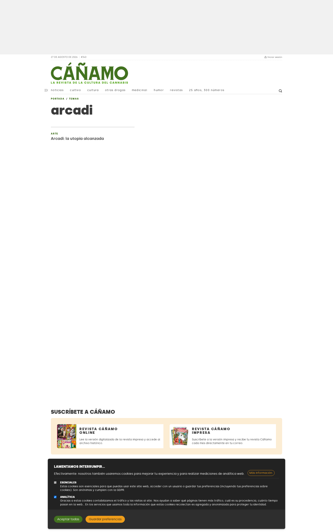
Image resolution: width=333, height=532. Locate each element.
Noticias (57, 90)
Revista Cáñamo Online (98, 431)
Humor (159, 90)
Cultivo (75, 90)
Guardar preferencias (105, 519)
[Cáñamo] (89, 75)
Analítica (67, 497)
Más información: (261, 473)
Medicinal (139, 90)
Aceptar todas (68, 519)
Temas (74, 98)
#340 (83, 57)
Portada (58, 98)
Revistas (176, 90)
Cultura (93, 90)
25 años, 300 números (206, 90)
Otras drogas (115, 90)
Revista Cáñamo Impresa (211, 431)
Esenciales (68, 482)
